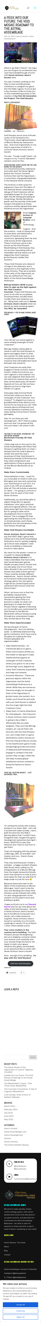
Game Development (13, 1135)
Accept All (20, 1305)
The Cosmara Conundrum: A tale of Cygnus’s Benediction (20, 1090)
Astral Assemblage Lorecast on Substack (20, 1269)
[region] (20, 1301)
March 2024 (9, 1106)
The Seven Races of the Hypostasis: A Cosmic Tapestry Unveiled (18, 1069)
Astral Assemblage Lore (15, 1132)
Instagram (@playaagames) (15, 1273)
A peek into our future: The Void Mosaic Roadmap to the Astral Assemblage (18, 1077)
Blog (6, 1251)
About (6, 1247)
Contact (7, 1255)
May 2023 (8, 1119)
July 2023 (8, 1113)
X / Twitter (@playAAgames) (15, 1277)
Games (7, 1138)
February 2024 (11, 1109)
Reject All (20, 1317)
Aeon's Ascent (22, 36)
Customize (20, 1311)
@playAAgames (20, 1166)
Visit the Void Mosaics (20, 963)
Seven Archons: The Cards (14, 1243)
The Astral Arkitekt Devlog (16, 1145)
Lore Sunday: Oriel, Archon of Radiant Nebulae (17, 1096)
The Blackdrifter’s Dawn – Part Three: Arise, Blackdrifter (18, 1084)
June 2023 (9, 1116)
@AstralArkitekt (20, 1169)
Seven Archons (11, 1142)
